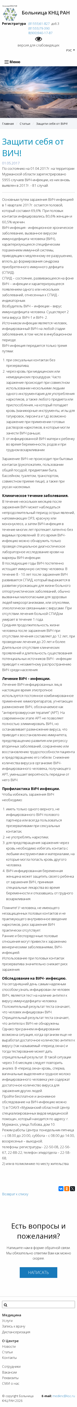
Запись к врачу (13, 1326)
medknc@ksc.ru (64, 1396)
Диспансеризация (16, 1332)
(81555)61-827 (39, 23)
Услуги (7, 1320)
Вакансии (9, 1372)
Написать (38, 1272)
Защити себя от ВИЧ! (52, 123)
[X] (72, 1188)
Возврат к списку (15, 1194)
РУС (69, 50)
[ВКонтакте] (61, 1188)
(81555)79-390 (39, 28)
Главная (8, 123)
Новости (9, 1346)
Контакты (9, 1357)
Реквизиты (10, 1377)
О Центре (10, 1340)
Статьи (25, 123)
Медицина (11, 1315)
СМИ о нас (10, 1383)
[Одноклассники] (66, 1188)
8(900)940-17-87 (40, 33)
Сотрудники (11, 1366)
